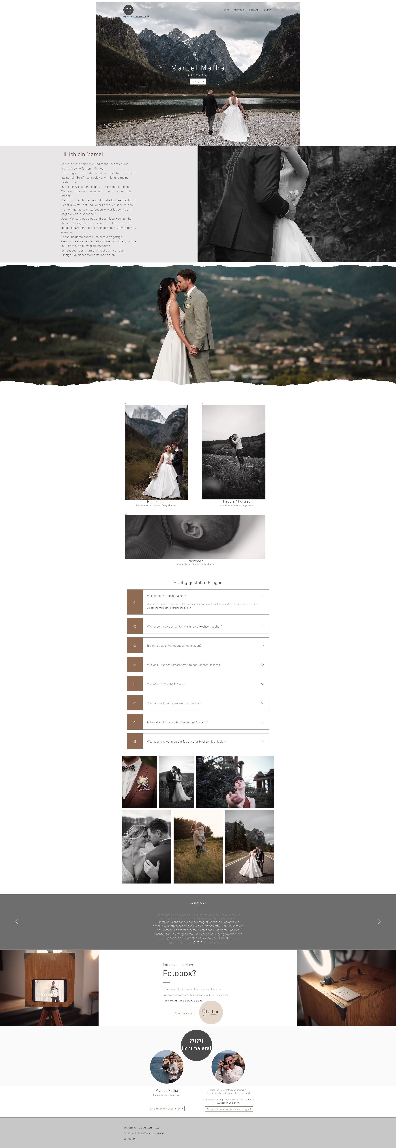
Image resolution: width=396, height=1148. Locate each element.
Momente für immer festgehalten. (196, 564)
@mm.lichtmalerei (140, 16)
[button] (238, 10)
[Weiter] (379, 921)
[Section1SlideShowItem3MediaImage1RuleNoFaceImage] (201, 941)
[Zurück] (16, 921)
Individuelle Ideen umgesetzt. (236, 505)
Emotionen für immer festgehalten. (156, 505)
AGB (157, 1127)
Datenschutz (145, 1127)
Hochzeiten (156, 502)
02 (203, 403)
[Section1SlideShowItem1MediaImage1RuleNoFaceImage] (194, 941)
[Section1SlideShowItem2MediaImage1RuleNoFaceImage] (197, 941)
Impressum (130, 1127)
